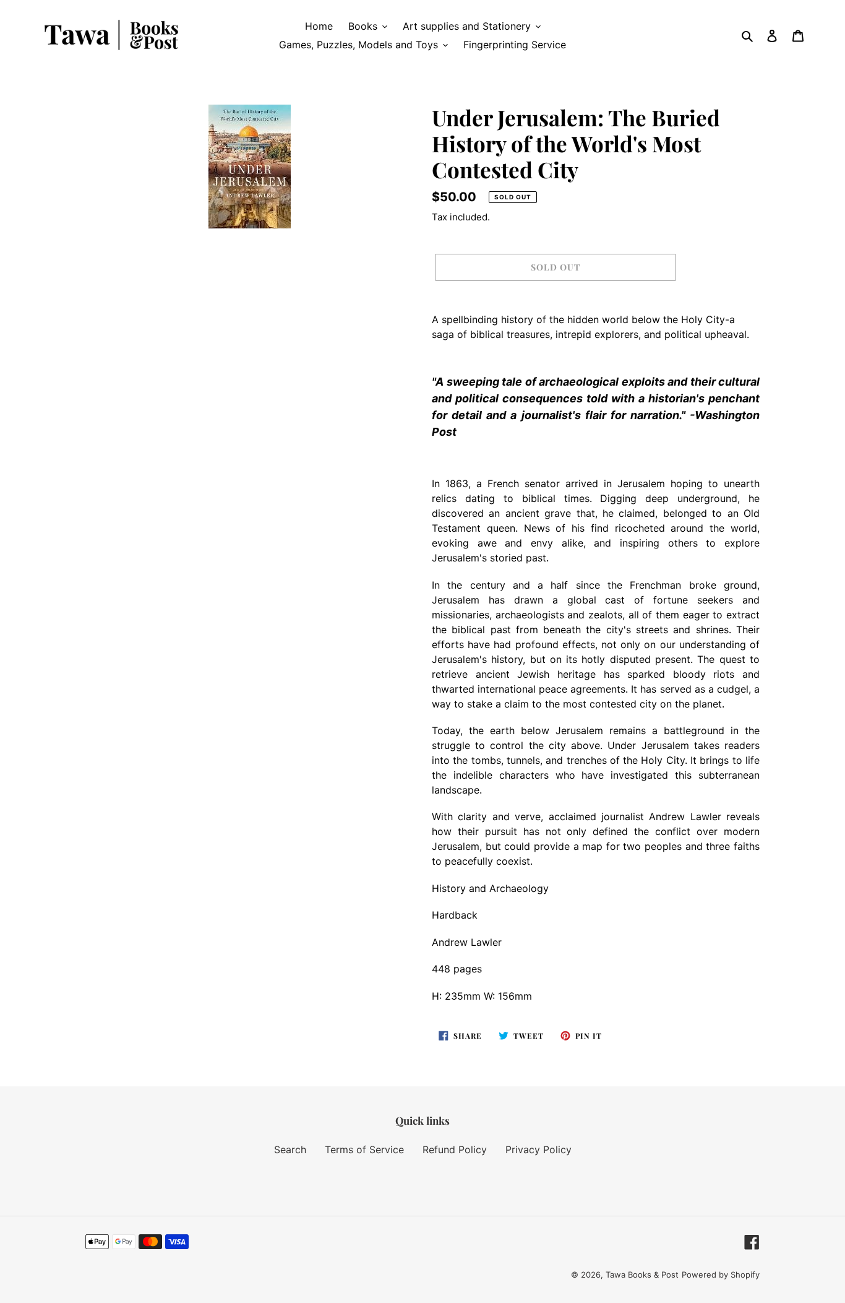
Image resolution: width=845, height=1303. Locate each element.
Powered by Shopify (721, 1274)
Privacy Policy (538, 1149)
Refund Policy (454, 1149)
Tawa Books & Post (642, 1274)
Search (290, 1149)
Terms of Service (364, 1149)
